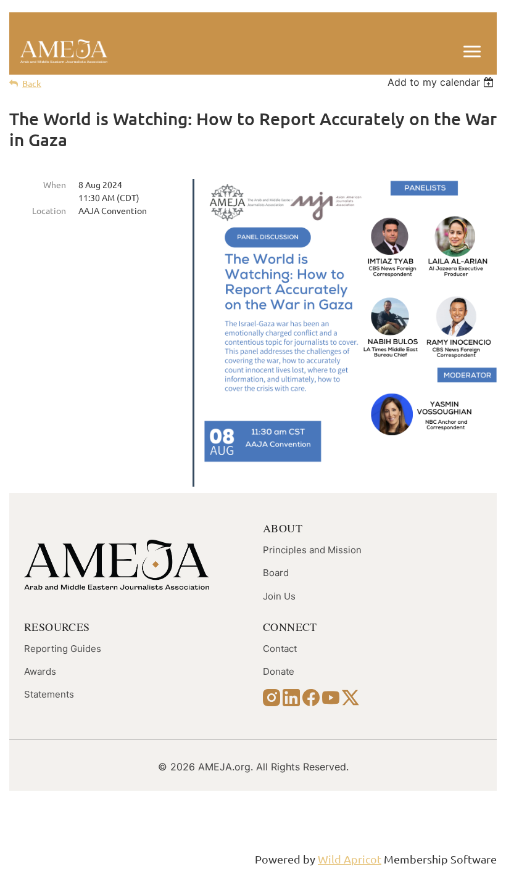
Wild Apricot (349, 858)
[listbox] (442, 82)
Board (276, 572)
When (54, 184)
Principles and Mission (312, 550)
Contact (280, 648)
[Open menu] (472, 51)
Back (31, 83)
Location (49, 210)
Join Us (279, 596)
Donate (278, 671)
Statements (49, 694)
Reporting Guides (62, 648)
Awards (40, 671)
